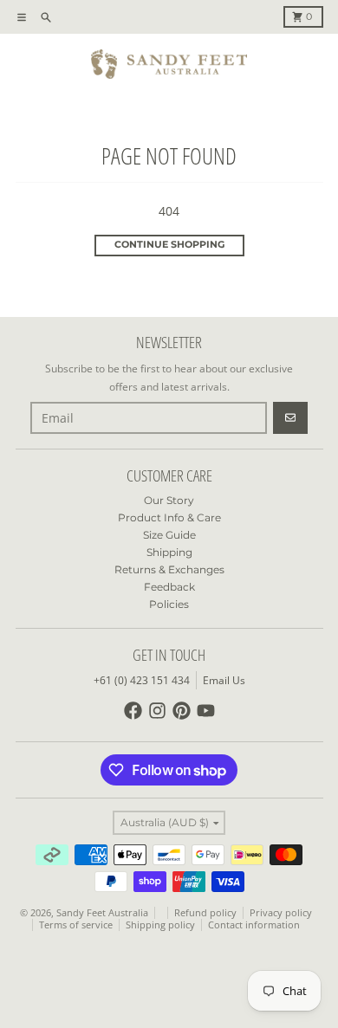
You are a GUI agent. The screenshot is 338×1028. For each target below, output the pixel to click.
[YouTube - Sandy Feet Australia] (206, 710)
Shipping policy (160, 925)
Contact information (254, 925)
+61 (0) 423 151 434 (142, 680)
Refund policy (205, 913)
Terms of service (76, 925)
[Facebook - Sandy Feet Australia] (133, 710)
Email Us (224, 680)
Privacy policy (281, 913)
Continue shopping (169, 244)
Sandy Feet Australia (102, 913)
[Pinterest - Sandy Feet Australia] (181, 710)
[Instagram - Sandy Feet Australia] (157, 710)
